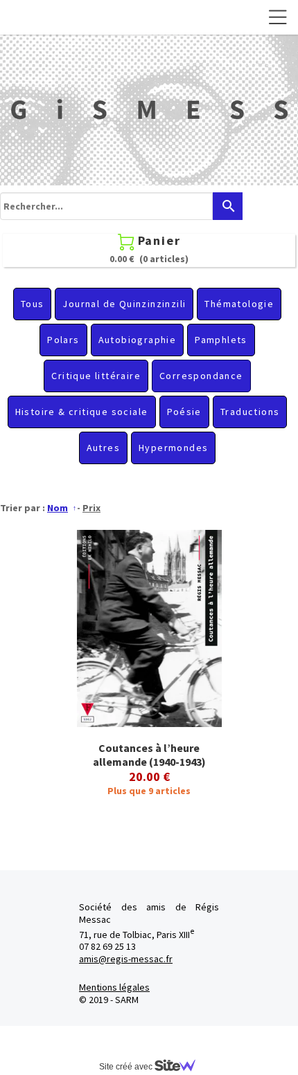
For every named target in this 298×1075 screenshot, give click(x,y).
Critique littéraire (96, 375)
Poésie (184, 411)
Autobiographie (137, 339)
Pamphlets (221, 339)
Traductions (249, 411)
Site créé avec (127, 1067)
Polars (63, 339)
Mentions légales (114, 987)
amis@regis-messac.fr (126, 959)
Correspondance (201, 375)
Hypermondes (173, 447)
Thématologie (239, 303)
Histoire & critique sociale (81, 411)
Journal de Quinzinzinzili (124, 303)
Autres (103, 447)
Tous (32, 303)
